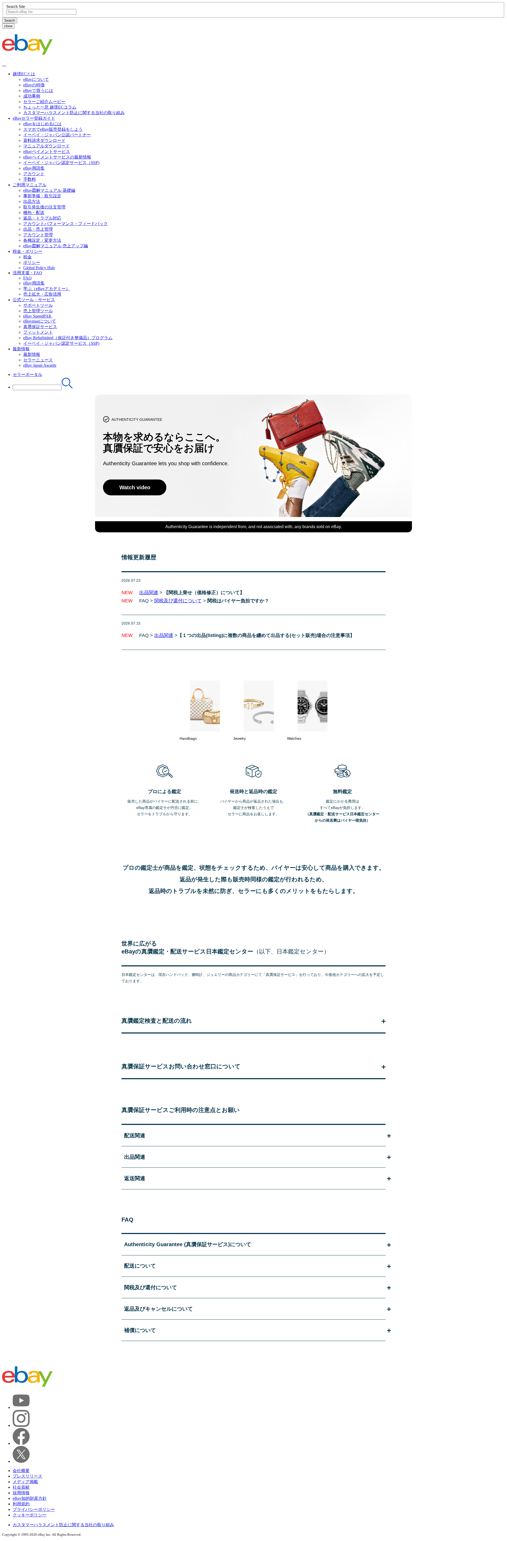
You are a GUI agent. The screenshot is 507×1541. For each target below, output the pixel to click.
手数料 (29, 179)
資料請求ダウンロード (44, 140)
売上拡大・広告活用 (42, 294)
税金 (27, 257)
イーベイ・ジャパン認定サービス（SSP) (61, 162)
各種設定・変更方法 (42, 240)
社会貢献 (21, 1487)
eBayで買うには (38, 90)
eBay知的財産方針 (30, 1498)
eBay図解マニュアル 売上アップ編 (55, 246)
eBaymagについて (39, 321)
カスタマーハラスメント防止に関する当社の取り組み (74, 112)
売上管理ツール (38, 311)
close (8, 26)
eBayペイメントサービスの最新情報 (57, 157)
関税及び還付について (178, 600)
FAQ (27, 278)
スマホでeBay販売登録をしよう (53, 129)
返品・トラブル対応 (42, 218)
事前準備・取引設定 (42, 196)
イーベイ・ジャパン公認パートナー (57, 135)
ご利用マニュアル (29, 185)
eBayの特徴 (34, 85)
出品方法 (31, 201)
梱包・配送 (33, 212)
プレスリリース (27, 1476)
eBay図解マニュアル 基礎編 (49, 190)
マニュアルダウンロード (46, 146)
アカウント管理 (38, 234)
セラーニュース (38, 360)
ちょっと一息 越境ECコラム (49, 107)
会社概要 (21, 1470)
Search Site (15, 6)
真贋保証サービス (40, 326)
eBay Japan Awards (39, 365)
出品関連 (148, 592)
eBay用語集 (34, 168)
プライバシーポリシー (34, 1509)
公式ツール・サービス (34, 299)
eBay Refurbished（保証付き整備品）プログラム (67, 338)
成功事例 (31, 96)
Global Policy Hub (39, 268)
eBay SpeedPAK (37, 316)
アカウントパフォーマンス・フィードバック (65, 223)
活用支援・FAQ (27, 273)
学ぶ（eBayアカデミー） (46, 288)
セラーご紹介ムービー (44, 101)
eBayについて (36, 79)
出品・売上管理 (38, 229)
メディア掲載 (25, 1481)
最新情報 (21, 349)
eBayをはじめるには (42, 124)
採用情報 (21, 1493)
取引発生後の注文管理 (44, 207)
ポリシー (31, 262)
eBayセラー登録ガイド (34, 118)
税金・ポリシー (27, 251)
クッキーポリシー (29, 1515)
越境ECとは (24, 74)
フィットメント (38, 332)
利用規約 (21, 1504)
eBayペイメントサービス (46, 151)
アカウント (33, 173)
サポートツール (38, 305)
